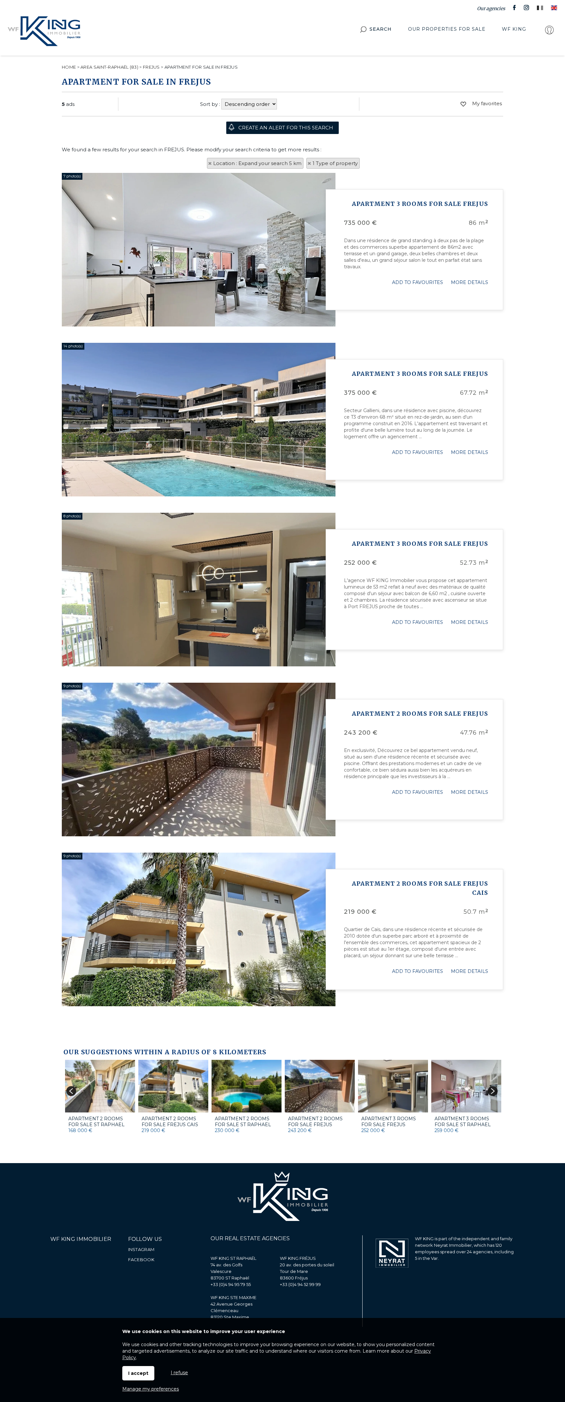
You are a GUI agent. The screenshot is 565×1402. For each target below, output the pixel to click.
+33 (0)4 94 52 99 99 (300, 1284)
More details (469, 282)
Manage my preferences (150, 1389)
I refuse (179, 1373)
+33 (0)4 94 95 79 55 (231, 1284)
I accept (138, 1373)
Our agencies (491, 8)
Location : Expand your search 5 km (257, 163)
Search (380, 29)
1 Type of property (335, 163)
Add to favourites (417, 282)
